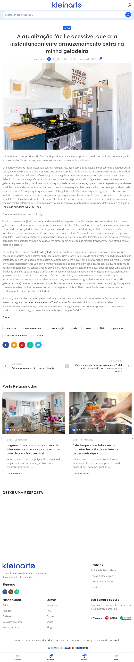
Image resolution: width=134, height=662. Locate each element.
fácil (102, 328)
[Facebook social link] (5, 345)
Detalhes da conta (12, 621)
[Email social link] (14, 345)
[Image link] (18, 565)
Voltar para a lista (67, 366)
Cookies (95, 587)
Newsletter (53, 605)
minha (39, 335)
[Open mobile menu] (4, 5)
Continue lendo (14, 473)
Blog (67, 28)
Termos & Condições (102, 581)
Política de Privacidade (103, 570)
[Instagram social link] (10, 591)
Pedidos (6, 610)
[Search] (128, 14)
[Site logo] (67, 4)
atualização (58, 328)
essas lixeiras (88, 236)
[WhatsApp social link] (30, 345)
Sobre (50, 621)
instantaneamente (17, 335)
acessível (12, 328)
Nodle (116, 640)
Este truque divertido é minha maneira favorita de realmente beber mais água (95, 449)
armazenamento (34, 328)
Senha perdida (10, 627)
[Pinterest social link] (22, 345)
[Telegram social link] (38, 345)
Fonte (5, 317)
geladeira (118, 328)
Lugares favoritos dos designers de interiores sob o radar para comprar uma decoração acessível (33, 449)
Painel (5, 605)
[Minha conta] (130, 5)
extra (89, 328)
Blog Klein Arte (60, 59)
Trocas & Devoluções (102, 575)
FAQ (49, 610)
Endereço (7, 616)
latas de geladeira (45, 252)
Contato (51, 616)
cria (75, 328)
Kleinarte (53, 640)
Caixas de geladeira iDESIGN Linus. (21, 206)
